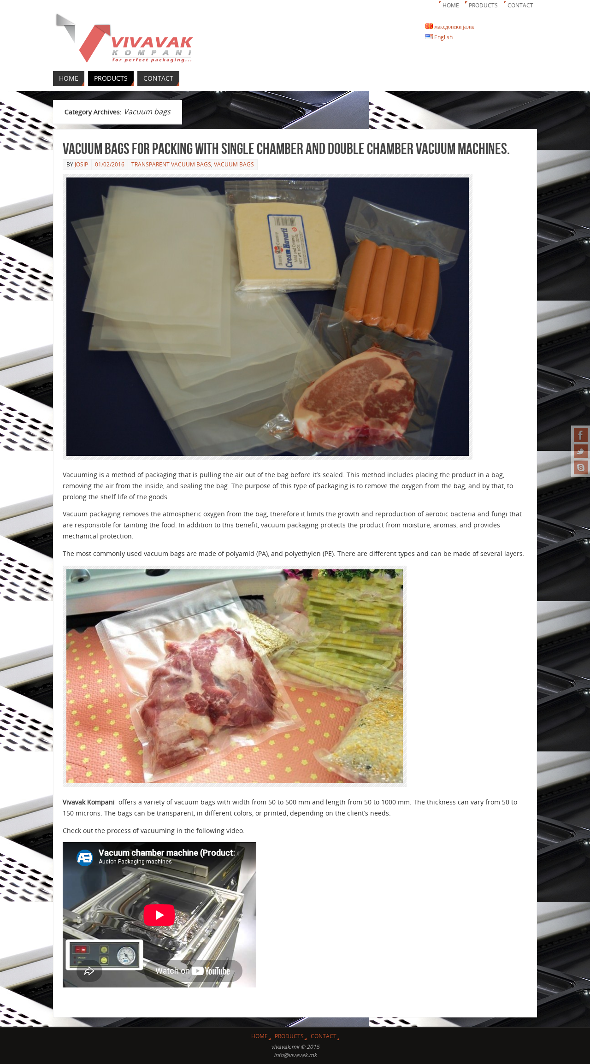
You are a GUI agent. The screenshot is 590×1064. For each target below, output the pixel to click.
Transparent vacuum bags (171, 164)
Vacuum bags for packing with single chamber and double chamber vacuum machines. (286, 148)
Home (450, 5)
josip (81, 164)
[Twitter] (581, 451)
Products (483, 5)
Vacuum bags (234, 164)
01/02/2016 (109, 164)
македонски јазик (453, 26)
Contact (520, 5)
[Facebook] (581, 435)
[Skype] (581, 467)
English (443, 37)
